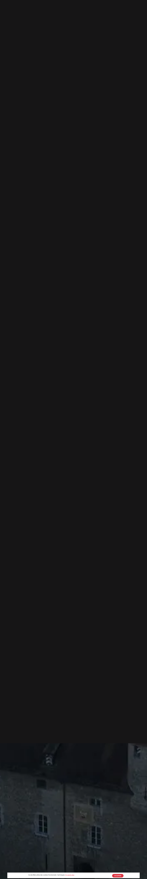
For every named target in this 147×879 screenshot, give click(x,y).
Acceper (117, 876)
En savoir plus (69, 875)
